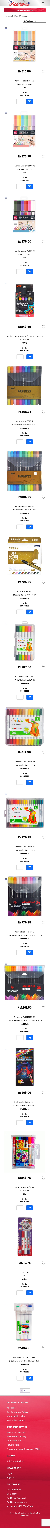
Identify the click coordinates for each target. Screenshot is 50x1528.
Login (9, 1473)
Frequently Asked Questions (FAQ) (23, 1449)
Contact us (12, 1493)
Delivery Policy (14, 1440)
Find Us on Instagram (17, 1502)
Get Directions (14, 1489)
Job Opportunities (15, 1461)
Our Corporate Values (17, 1412)
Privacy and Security (16, 1436)
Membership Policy (16, 1416)
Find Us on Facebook (16, 1498)
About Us (11, 1407)
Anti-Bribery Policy (16, 1420)
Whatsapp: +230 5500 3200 (20, 1506)
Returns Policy (13, 1444)
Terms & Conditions (16, 1432)
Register (11, 1477)
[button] (29, 101)
